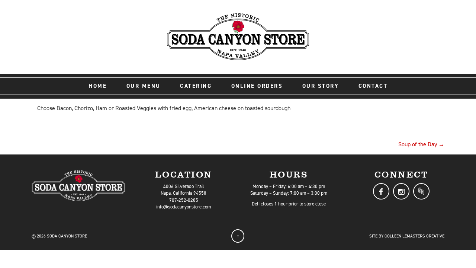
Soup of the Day (421, 144)
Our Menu (143, 86)
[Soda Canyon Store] (238, 36)
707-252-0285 (183, 200)
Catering (196, 86)
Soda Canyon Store (67, 236)
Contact (373, 86)
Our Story (320, 86)
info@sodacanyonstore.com (183, 207)
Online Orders (257, 86)
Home (98, 86)
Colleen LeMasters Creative (414, 236)
